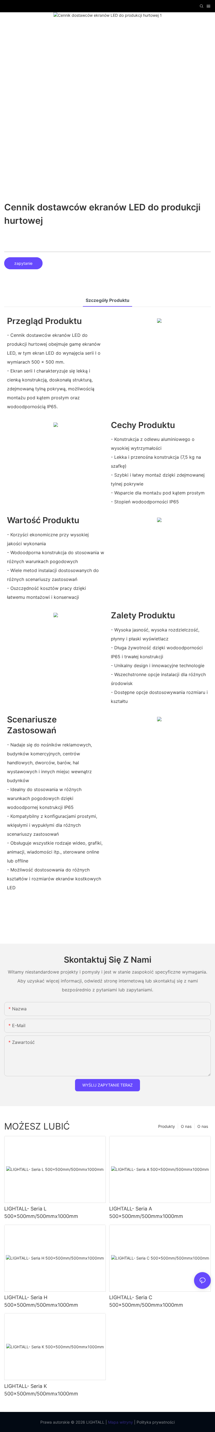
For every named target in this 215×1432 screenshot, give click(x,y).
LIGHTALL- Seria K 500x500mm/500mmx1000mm (41, 1390)
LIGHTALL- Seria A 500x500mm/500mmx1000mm (146, 1212)
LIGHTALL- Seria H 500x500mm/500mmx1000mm (41, 1301)
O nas (202, 1126)
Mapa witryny (120, 1422)
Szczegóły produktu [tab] (107, 300)
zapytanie (23, 263)
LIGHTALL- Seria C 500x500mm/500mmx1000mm (146, 1301)
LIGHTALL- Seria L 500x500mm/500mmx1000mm (41, 1212)
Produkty (166, 1126)
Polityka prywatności (155, 1422)
